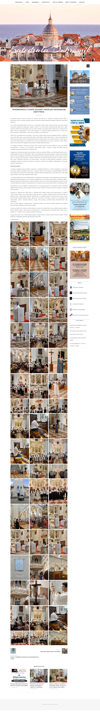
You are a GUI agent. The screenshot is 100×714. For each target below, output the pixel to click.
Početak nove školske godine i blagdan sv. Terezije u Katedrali (37, 685)
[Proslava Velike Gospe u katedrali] (64, 651)
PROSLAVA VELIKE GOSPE (76, 334)
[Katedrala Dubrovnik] (50, 32)
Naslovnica (18, 2)
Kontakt (82, 2)
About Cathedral (71, 2)
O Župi (27, 2)
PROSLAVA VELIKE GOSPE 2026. (78, 331)
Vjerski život (46, 2)
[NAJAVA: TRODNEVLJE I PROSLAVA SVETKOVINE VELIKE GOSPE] (13, 651)
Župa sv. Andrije (58, 2)
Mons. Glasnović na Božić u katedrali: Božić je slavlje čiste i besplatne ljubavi (57, 685)
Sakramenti (35, 2)
